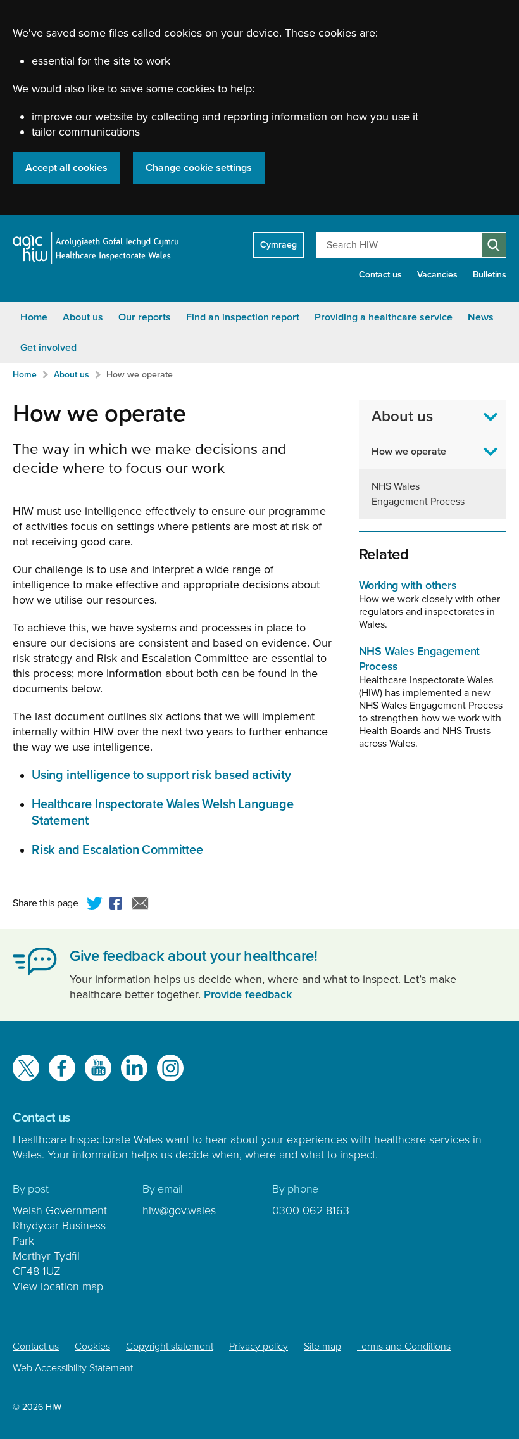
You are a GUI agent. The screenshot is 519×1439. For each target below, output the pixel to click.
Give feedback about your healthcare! (194, 956)
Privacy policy (258, 1346)
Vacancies (437, 274)
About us (83, 317)
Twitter (95, 905)
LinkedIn (134, 1068)
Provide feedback (248, 994)
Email (140, 905)
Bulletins (489, 274)
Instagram (170, 1068)
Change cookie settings (199, 168)
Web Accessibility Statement (73, 1368)
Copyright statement (169, 1346)
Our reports (144, 317)
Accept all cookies (66, 168)
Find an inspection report (242, 317)
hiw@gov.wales (179, 1210)
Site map (322, 1346)
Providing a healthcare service (384, 317)
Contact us (380, 274)
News (481, 317)
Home (33, 317)
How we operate (139, 374)
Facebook (117, 905)
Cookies (92, 1346)
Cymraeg (278, 244)
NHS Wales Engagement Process (418, 494)
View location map (58, 1286)
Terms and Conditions (404, 1346)
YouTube (98, 1068)
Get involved (48, 347)
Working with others (408, 585)
